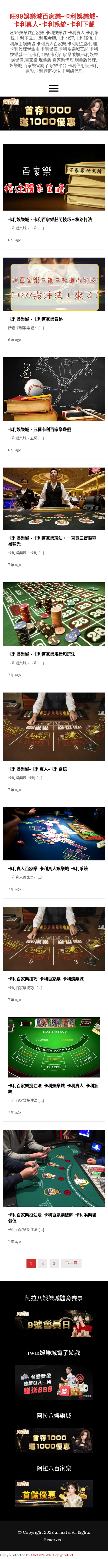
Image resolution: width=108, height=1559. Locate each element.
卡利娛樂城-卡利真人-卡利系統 (37, 769)
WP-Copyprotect (59, 1555)
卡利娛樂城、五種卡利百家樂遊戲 (39, 429)
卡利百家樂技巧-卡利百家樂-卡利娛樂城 (46, 978)
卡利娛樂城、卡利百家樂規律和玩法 (41, 654)
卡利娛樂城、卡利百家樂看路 (35, 319)
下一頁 (71, 1263)
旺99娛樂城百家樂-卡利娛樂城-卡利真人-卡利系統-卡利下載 (54, 20)
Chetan (36, 1555)
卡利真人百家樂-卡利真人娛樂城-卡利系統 (48, 868)
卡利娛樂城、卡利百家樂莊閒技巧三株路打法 (50, 219)
